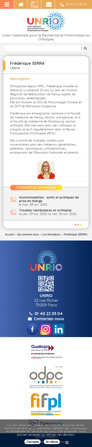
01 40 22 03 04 (76, 4)
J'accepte (32, 441)
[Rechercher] (84, 48)
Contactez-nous (49, 319)
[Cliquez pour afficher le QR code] (46, 283)
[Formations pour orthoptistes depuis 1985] (21, 4)
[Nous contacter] (48, 4)
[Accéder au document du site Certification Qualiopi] (46, 352)
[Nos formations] (35, 4)
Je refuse (52, 441)
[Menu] (7, 4)
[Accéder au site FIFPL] (46, 404)
